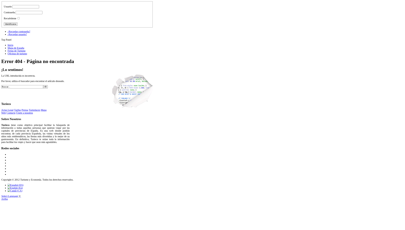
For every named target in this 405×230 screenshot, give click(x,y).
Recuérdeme (10, 18)
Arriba (4, 199)
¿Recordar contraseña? (19, 31)
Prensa (25, 110)
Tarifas (17, 110)
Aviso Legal (7, 110)
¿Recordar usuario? (17, 34)
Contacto (11, 113)
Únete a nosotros (24, 113)
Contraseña (9, 12)
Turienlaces (34, 110)
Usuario (8, 6)
